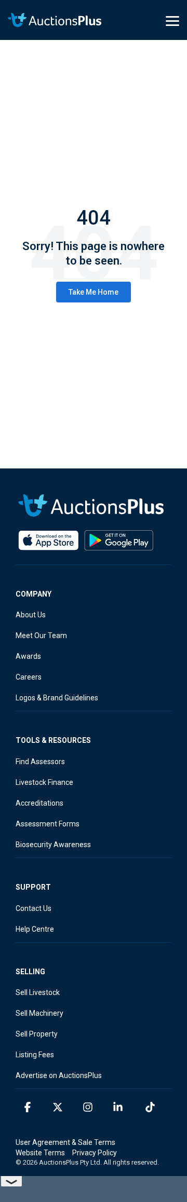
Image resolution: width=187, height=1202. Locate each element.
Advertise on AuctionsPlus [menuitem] (59, 1075)
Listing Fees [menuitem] (35, 1055)
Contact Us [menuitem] (33, 908)
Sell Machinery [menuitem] (39, 1013)
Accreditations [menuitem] (39, 803)
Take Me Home (93, 292)
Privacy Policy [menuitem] (94, 1153)
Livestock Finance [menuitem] (44, 782)
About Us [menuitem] (31, 615)
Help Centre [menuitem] (35, 929)
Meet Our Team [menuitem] (41, 635)
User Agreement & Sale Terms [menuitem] (65, 1142)
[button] (172, 20)
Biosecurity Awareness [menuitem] (53, 844)
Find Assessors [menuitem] (40, 761)
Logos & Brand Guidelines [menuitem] (57, 698)
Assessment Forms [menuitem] (47, 824)
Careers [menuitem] (29, 677)
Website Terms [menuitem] (40, 1153)
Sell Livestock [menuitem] (38, 992)
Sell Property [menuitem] (37, 1034)
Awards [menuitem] (28, 656)
